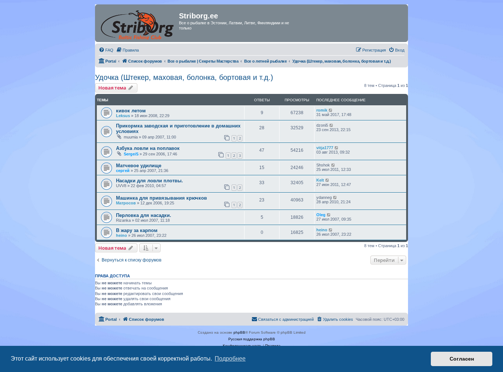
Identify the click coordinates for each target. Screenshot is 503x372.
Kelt (320, 180)
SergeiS (131, 154)
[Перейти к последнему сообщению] (330, 110)
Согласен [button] (462, 359)
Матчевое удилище (138, 165)
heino (121, 235)
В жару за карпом (137, 230)
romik (321, 110)
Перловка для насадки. (143, 215)
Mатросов (126, 203)
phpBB (239, 332)
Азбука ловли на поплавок (148, 148)
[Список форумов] (138, 23)
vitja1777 (324, 147)
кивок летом (131, 110)
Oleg (321, 215)
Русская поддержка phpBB (251, 339)
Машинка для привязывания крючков (161, 198)
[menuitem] (106, 50)
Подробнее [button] (230, 358)
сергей (123, 170)
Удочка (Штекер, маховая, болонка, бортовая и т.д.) (184, 77)
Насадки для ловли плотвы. (149, 180)
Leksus (123, 115)
